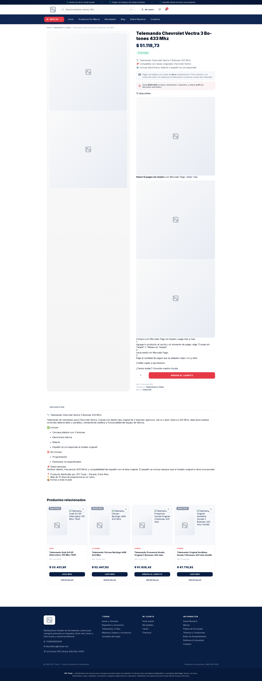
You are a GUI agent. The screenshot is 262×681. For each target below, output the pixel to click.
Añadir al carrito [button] (152, 574)
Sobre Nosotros (138, 19)
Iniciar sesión (148, 621)
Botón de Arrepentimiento (194, 636)
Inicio (71, 19)
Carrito (145, 629)
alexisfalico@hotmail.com (57, 646)
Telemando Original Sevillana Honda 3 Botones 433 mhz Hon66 (194, 553)
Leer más (67, 574)
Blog (123, 19)
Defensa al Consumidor (193, 640)
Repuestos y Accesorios (113, 625)
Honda (137, 548)
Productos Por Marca (89, 19)
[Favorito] (83, 509)
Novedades (110, 19)
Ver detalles (67, 580)
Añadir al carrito (182, 375)
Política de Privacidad (193, 629)
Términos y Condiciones (194, 632)
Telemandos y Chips (62, 27)
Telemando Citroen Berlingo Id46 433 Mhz (109, 553)
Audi (51, 548)
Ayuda (174, 368)
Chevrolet (147, 390)
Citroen (96, 548)
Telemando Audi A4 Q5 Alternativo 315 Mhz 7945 (62, 553)
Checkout (146, 632)
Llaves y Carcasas (110, 621)
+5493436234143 (54, 641)
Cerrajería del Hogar (111, 636)
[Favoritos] (159, 9)
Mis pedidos (148, 625)
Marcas (54, 19)
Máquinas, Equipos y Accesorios (116, 632)
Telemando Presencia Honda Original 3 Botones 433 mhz (149, 553)
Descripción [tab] (57, 407)
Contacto (155, 19)
